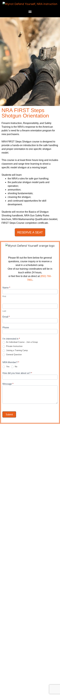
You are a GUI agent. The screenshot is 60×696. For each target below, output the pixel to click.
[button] (30, 11)
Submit (9, 414)
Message (7, 384)
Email (6, 317)
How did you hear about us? (17, 373)
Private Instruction (14, 346)
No (15, 366)
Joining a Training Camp (17, 350)
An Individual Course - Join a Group (22, 342)
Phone (5, 327)
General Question (14, 354)
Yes (8, 366)
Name (6, 287)
